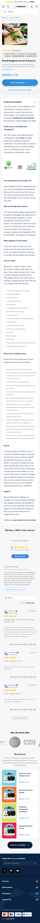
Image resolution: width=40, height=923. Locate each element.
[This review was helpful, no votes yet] (30, 644)
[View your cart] (36, 6)
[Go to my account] (32, 6)
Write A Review (20, 556)
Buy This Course (18, 83)
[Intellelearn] (20, 6)
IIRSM (22, 138)
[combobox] (28, 603)
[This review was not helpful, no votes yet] (34, 644)
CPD (29, 138)
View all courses (17, 845)
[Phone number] (8, 6)
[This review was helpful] (30, 677)
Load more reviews (20, 718)
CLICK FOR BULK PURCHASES (20, 90)
